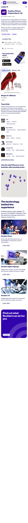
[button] (14, 182)
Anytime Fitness (6, 34)
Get (25, 3)
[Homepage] (4, 7)
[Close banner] (1, 3)
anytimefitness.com (7, 16)
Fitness (14, 34)
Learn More (6, 245)
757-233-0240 (8, 48)
